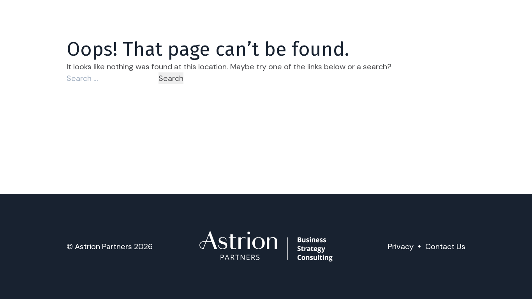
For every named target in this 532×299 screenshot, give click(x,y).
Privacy (401, 246)
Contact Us (445, 246)
